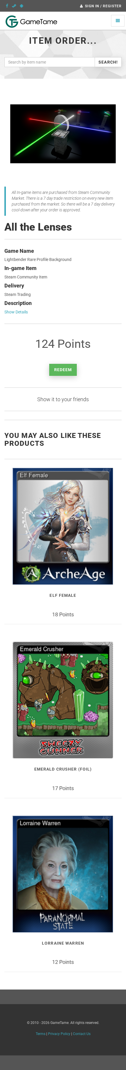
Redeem (63, 369)
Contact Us (82, 1034)
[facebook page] (7, 5)
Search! (108, 62)
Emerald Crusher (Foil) (63, 769)
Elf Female (63, 595)
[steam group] (14, 5)
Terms (40, 1034)
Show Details (16, 312)
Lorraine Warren (63, 943)
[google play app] (21, 5)
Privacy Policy (59, 1034)
